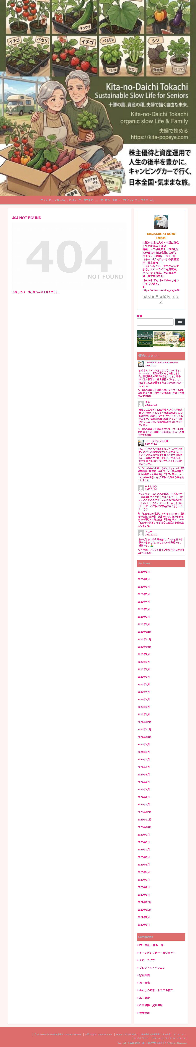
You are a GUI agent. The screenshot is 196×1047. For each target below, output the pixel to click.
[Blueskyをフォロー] (153, 296)
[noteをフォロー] (165, 296)
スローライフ (179, 1034)
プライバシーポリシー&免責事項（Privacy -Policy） (58, 1034)
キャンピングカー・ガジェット (148, 1038)
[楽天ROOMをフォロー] (173, 296)
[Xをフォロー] (149, 296)
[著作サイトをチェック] (145, 296)
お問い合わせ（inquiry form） (99, 1034)
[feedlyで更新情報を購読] (177, 296)
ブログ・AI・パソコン (175, 1038)
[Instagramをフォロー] (157, 296)
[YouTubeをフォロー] (161, 296)
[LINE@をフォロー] (169, 296)
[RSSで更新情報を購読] (161, 302)
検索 (139, 316)
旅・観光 (166, 1034)
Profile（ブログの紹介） (127, 1034)
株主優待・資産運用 (150, 1034)
